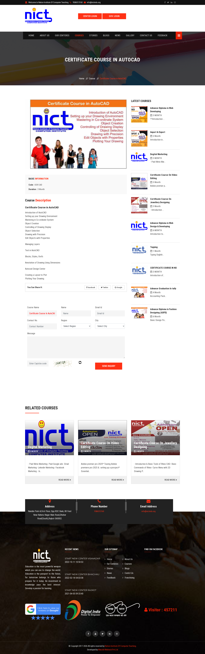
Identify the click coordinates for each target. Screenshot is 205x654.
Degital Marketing (158, 154)
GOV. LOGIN (114, 16)
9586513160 (99, 511)
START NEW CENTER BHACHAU (82, 574)
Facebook (91, 287)
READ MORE (64, 480)
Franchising (129, 577)
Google (119, 287)
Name (63, 307)
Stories (93, 35)
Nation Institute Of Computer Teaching (120, 646)
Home (31, 35)
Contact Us (146, 35)
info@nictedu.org (148, 511)
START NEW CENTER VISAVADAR (82, 558)
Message (31, 333)
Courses (79, 35)
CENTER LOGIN (90, 16)
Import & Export (157, 132)
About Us (44, 35)
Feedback (162, 35)
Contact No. (32, 320)
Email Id (98, 307)
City (96, 320)
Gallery (130, 35)
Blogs (106, 35)
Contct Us (129, 573)
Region (64, 320)
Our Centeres (62, 35)
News (117, 35)
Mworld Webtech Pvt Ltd (108, 649)
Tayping (154, 247)
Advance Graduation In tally (163, 288)
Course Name (33, 307)
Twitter (105, 287)
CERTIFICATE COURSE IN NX (163, 267)
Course (92, 78)
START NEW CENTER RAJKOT (80, 590)
